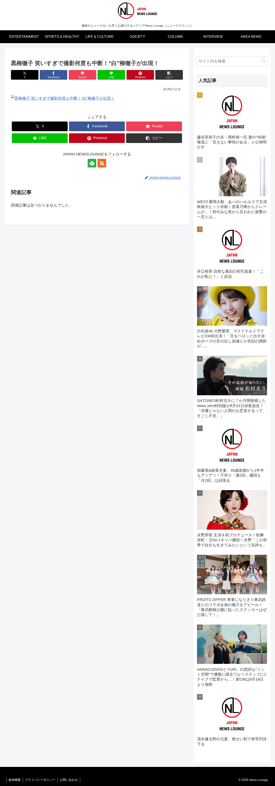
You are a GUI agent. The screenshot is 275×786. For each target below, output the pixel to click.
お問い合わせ (69, 779)
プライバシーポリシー (40, 779)
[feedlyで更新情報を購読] (92, 163)
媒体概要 (15, 779)
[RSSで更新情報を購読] (102, 163)
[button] (169, 75)
